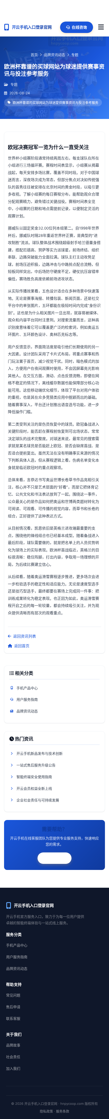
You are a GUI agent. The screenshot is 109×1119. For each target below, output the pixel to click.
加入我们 (13, 1068)
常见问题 (13, 995)
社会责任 (13, 1057)
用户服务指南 (27, 699)
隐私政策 (46, 1111)
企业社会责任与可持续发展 (37, 800)
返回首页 (21, 645)
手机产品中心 (27, 688)
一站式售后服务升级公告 (36, 765)
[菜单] (101, 27)
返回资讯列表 (24, 636)
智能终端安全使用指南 (34, 777)
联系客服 (57, 858)
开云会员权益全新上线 (34, 788)
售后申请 (13, 1007)
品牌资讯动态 (54, 55)
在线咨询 (79, 27)
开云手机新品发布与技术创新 (39, 753)
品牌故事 (13, 1045)
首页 (34, 55)
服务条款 (62, 1111)
